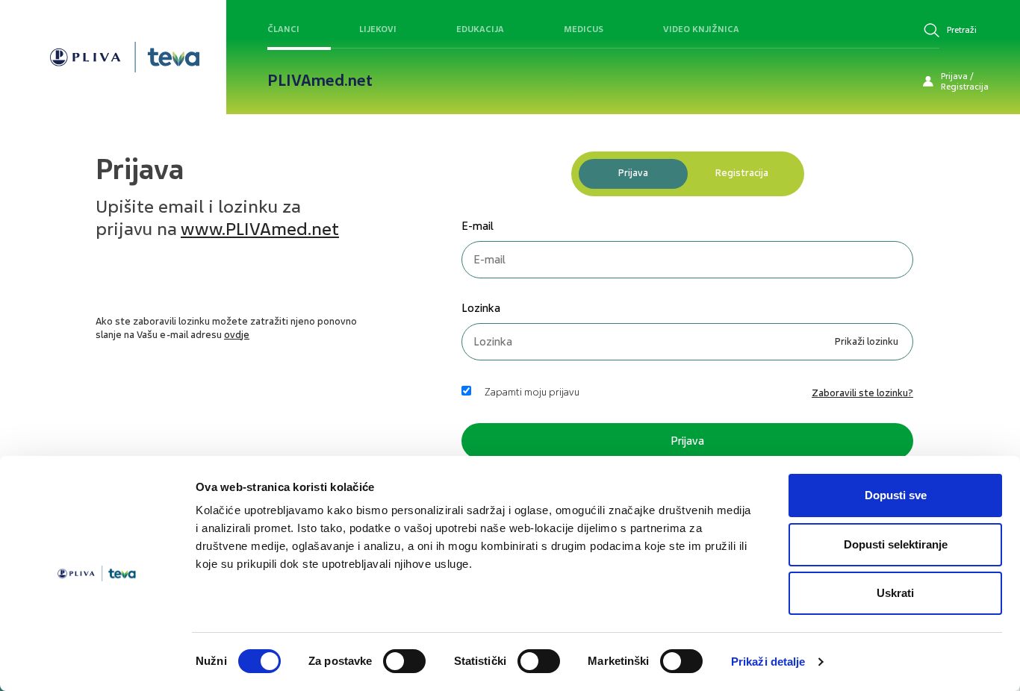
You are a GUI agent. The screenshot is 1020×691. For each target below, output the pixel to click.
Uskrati (895, 593)
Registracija (741, 172)
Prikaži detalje (768, 661)
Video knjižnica (701, 29)
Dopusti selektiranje (896, 544)
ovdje (236, 334)
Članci (283, 29)
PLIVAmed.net (320, 80)
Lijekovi (378, 29)
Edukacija (480, 29)
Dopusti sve (896, 495)
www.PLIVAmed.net (260, 229)
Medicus (583, 29)
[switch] (404, 661)
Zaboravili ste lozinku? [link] (862, 393)
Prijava (633, 172)
